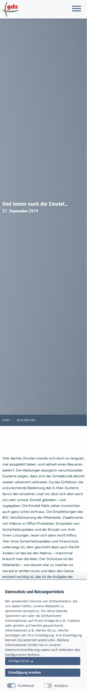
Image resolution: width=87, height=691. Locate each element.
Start (6, 420)
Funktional (26, 686)
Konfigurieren (19, 661)
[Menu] (76, 9)
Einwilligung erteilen (24, 673)
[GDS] (10, 9)
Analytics (61, 686)
